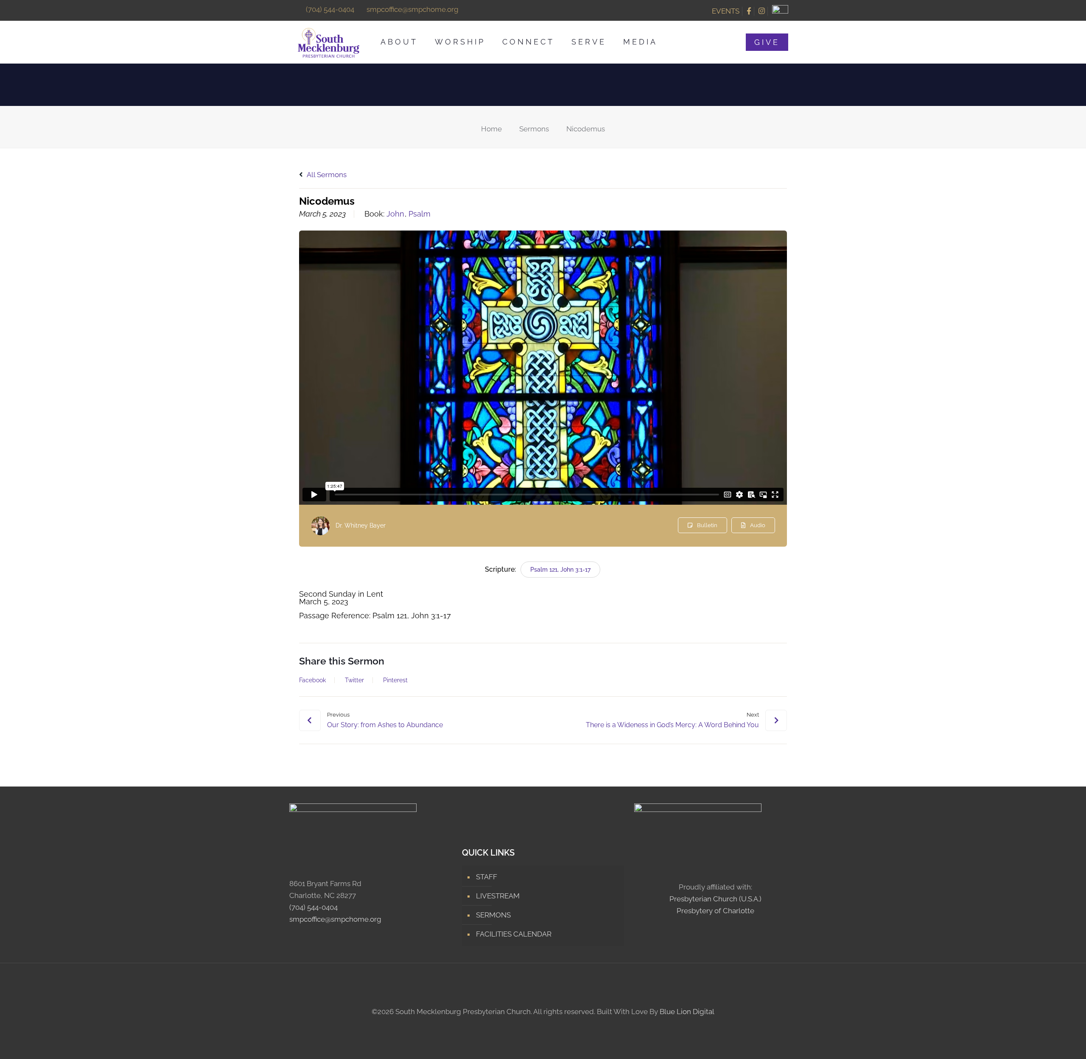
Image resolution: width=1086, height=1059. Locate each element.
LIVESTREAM (498, 896)
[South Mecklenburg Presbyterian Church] (328, 42)
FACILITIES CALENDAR (513, 934)
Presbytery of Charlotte (715, 910)
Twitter (354, 680)
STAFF (486, 877)
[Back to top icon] (543, 985)
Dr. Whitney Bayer (361, 525)
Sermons (534, 129)
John (395, 214)
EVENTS (725, 11)
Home (491, 129)
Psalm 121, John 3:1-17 (560, 569)
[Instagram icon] (547, 1028)
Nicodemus (585, 129)
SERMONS (493, 915)
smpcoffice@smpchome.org (413, 9)
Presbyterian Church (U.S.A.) (715, 899)
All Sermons (326, 174)
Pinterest (395, 680)
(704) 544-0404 (330, 9)
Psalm (420, 214)
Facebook (312, 680)
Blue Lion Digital (687, 1011)
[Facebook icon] (538, 1028)
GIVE (767, 42)
